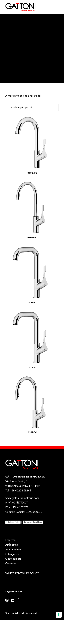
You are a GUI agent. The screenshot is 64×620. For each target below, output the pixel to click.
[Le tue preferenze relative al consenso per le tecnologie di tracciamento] (59, 615)
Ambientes (11, 545)
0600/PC (32, 172)
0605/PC (32, 237)
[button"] (6, 601)
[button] (32, 142)
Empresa (10, 540)
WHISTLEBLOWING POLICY (22, 573)
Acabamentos (13, 549)
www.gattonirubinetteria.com (22, 498)
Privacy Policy (13, 522)
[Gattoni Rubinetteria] (20, 7)
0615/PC (32, 367)
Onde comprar (13, 559)
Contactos (11, 563)
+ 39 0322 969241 (20, 490)
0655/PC (32, 432)
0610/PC (32, 302)
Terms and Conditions (33, 522)
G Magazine (12, 554)
